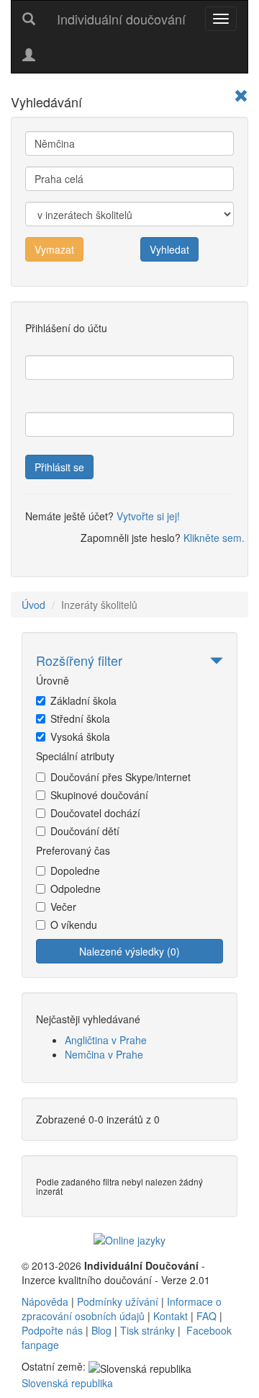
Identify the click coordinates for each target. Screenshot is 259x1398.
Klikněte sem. (214, 537)
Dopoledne (75, 870)
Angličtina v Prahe (106, 1040)
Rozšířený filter (79, 660)
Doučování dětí (84, 831)
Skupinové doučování (99, 795)
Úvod (33, 604)
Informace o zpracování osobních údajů (122, 1308)
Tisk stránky (147, 1330)
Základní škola (83, 700)
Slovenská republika (67, 1383)
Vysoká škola (80, 736)
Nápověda (45, 1301)
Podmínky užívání (117, 1301)
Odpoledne (75, 888)
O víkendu (73, 924)
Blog (101, 1330)
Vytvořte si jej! (148, 516)
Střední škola (80, 718)
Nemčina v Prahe (104, 1054)
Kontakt (170, 1316)
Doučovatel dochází (95, 813)
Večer (63, 906)
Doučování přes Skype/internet (120, 777)
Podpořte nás (52, 1330)
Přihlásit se (59, 467)
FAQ (206, 1316)
